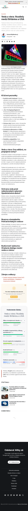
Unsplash (19, 67)
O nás (14, 478)
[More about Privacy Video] (25, 285)
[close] (26, 2)
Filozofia (3, 14)
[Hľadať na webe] (23, 7)
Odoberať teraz (15, 462)
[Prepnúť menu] (26, 7)
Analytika (14, 488)
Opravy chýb (14, 483)
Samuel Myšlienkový (12, 34)
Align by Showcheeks (22, 504)
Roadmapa (14, 486)
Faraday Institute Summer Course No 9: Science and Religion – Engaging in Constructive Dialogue (13, 279)
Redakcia (14, 480)
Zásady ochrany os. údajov (14, 473)
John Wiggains (14, 67)
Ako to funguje (14, 475)
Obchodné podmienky (14, 470)
